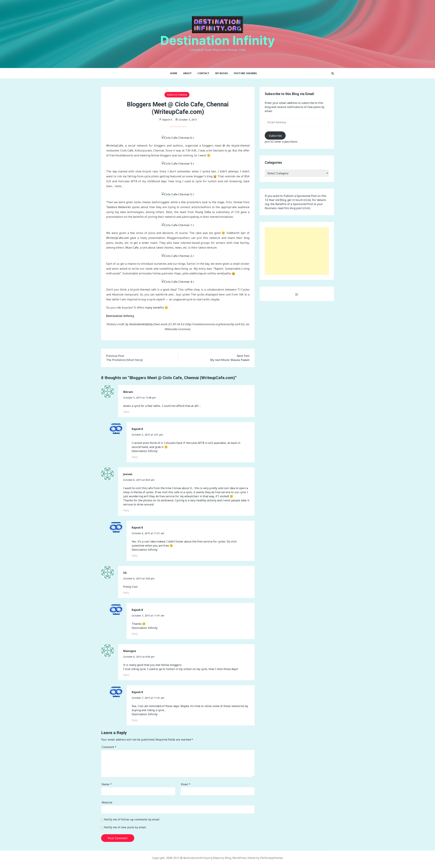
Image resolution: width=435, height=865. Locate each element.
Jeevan (127, 474)
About (187, 73)
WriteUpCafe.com (117, 238)
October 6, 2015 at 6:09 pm (138, 656)
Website (107, 802)
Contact (203, 73)
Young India (203, 212)
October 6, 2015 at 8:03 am (138, 479)
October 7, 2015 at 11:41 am (148, 615)
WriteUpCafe (114, 145)
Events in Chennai (177, 94)
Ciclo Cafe (126, 150)
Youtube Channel (245, 73)
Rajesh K (137, 429)
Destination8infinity (141, 324)
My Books (221, 73)
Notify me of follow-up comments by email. (132, 819)
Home (173, 73)
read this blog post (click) (293, 208)
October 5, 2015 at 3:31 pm (147, 434)
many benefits (154, 307)
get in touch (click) (299, 200)
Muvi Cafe (131, 247)
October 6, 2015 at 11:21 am (148, 533)
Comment (109, 747)
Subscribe (275, 136)
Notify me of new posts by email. (125, 827)
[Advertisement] (297, 251)
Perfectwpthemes (271, 858)
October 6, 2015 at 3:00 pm (138, 578)
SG (125, 573)
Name (107, 784)
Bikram (128, 392)
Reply (126, 411)
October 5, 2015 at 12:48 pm (139, 397)
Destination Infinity (217, 40)
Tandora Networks (118, 207)
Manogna (129, 651)
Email (185, 784)
